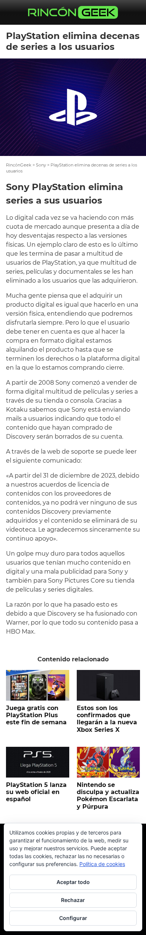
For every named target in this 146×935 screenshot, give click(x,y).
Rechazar (73, 900)
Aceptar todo (73, 882)
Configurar (73, 918)
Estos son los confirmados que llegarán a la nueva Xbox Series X (107, 718)
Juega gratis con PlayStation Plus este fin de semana (36, 715)
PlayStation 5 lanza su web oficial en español (36, 792)
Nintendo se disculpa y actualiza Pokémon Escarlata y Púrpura (108, 795)
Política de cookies (102, 864)
